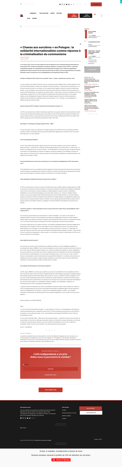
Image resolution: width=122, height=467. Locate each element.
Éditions (59, 13)
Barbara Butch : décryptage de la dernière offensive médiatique (91, 87)
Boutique (86, 28)
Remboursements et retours (69, 413)
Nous (28, 18)
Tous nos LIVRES (92, 69)
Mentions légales (66, 415)
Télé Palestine (43, 13)
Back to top (23, 427)
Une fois (27, 362)
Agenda (34, 18)
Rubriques (33, 13)
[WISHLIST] (94, 15)
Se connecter (96, 4)
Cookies (64, 418)
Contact (64, 410)
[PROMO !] (84, 50)
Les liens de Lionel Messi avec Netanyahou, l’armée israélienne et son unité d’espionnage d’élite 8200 (91, 94)
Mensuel (26, 364)
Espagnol (96, 439)
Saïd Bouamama (92, 37)
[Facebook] (77, 4)
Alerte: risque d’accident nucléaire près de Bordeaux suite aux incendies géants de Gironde (91, 107)
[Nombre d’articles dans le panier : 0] (97, 15)
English (100, 439)
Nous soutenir (74, 15)
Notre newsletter (87, 15)
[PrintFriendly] (82, 4)
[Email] (85, 4)
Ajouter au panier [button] (86, 36)
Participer (50, 369)
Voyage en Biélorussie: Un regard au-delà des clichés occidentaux (90, 101)
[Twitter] (80, 4)
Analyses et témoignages (25, 333)
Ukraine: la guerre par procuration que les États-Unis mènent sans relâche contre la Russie (91, 80)
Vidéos (52, 13)
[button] (51, 390)
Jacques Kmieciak (24, 57)
